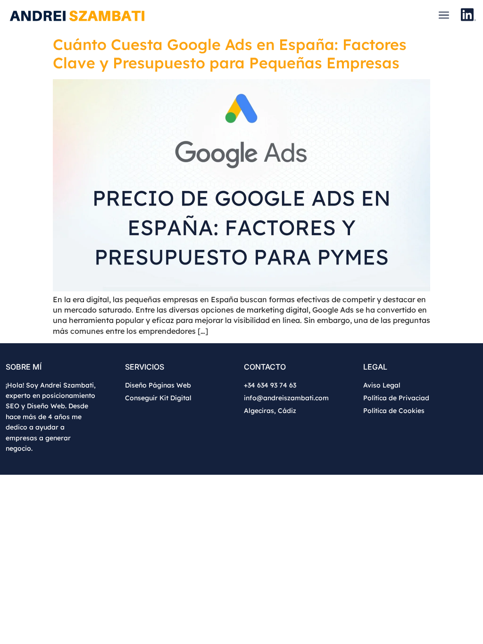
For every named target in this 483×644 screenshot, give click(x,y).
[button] (443, 15)
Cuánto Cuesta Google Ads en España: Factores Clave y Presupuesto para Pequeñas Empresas (230, 53)
